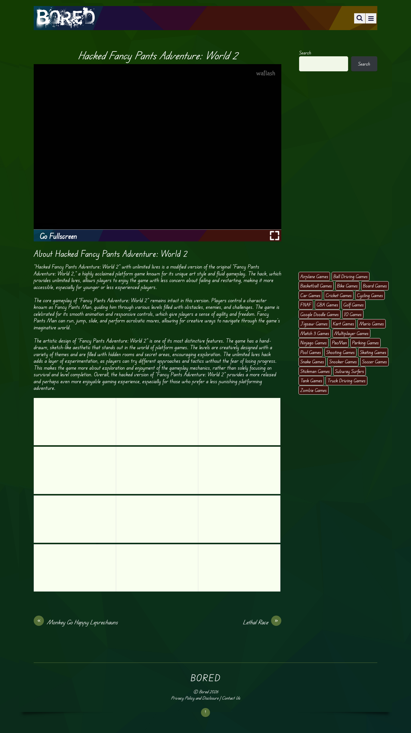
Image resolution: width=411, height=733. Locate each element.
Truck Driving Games (346, 380)
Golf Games (353, 305)
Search (305, 53)
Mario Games (371, 324)
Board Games (375, 286)
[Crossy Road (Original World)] (75, 421)
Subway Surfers (349, 371)
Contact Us (231, 698)
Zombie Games (313, 390)
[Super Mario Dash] (75, 470)
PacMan (339, 343)
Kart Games (343, 324)
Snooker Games (343, 362)
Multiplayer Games (351, 333)
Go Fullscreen (58, 236)
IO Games (353, 314)
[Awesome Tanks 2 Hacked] (157, 470)
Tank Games (311, 380)
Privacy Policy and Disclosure (194, 698)
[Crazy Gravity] (239, 421)
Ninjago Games (313, 343)
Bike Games (347, 286)
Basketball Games (316, 286)
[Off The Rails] (157, 421)
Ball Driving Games (350, 276)
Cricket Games (339, 295)
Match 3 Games (314, 333)
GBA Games (327, 305)
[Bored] (65, 24)
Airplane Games (314, 276)
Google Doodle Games (319, 314)
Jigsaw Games (314, 324)
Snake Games (312, 362)
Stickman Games (315, 371)
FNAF (305, 305)
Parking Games (365, 343)
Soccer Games (374, 362)
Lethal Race (260, 622)
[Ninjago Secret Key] (239, 470)
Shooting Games (340, 352)
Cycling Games (370, 295)
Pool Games (310, 352)
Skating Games (373, 352)
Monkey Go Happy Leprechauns (77, 622)
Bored (203, 691)
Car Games (310, 295)
